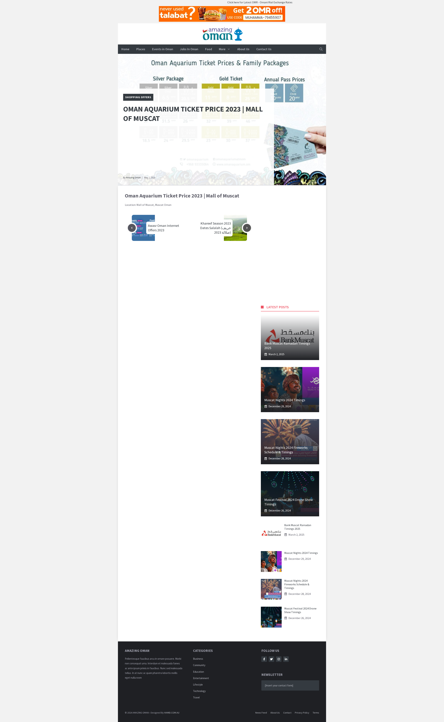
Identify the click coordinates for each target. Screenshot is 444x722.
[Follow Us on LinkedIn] (286, 659)
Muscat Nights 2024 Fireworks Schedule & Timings (286, 449)
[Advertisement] (196, 151)
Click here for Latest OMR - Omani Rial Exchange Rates (237, 2)
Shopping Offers (138, 97)
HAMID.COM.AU (171, 712)
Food (208, 49)
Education (198, 671)
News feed (261, 712)
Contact (287, 712)
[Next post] (247, 228)
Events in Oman (162, 49)
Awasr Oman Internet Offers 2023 (163, 227)
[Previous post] (132, 228)
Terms (316, 712)
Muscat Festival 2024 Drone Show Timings (300, 610)
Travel (196, 697)
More (222, 49)
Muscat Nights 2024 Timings (284, 400)
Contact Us (263, 49)
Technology (199, 691)
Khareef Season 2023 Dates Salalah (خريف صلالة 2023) (215, 227)
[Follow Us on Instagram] (278, 659)
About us (275, 712)
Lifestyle (198, 684)
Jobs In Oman (189, 49)
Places (140, 49)
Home (125, 49)
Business (198, 658)
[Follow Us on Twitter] (271, 659)
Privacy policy (302, 712)
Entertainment (201, 678)
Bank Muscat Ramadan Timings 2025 (297, 526)
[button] (321, 49)
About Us (243, 49)
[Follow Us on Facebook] (264, 659)
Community (199, 665)
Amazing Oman (133, 177)
